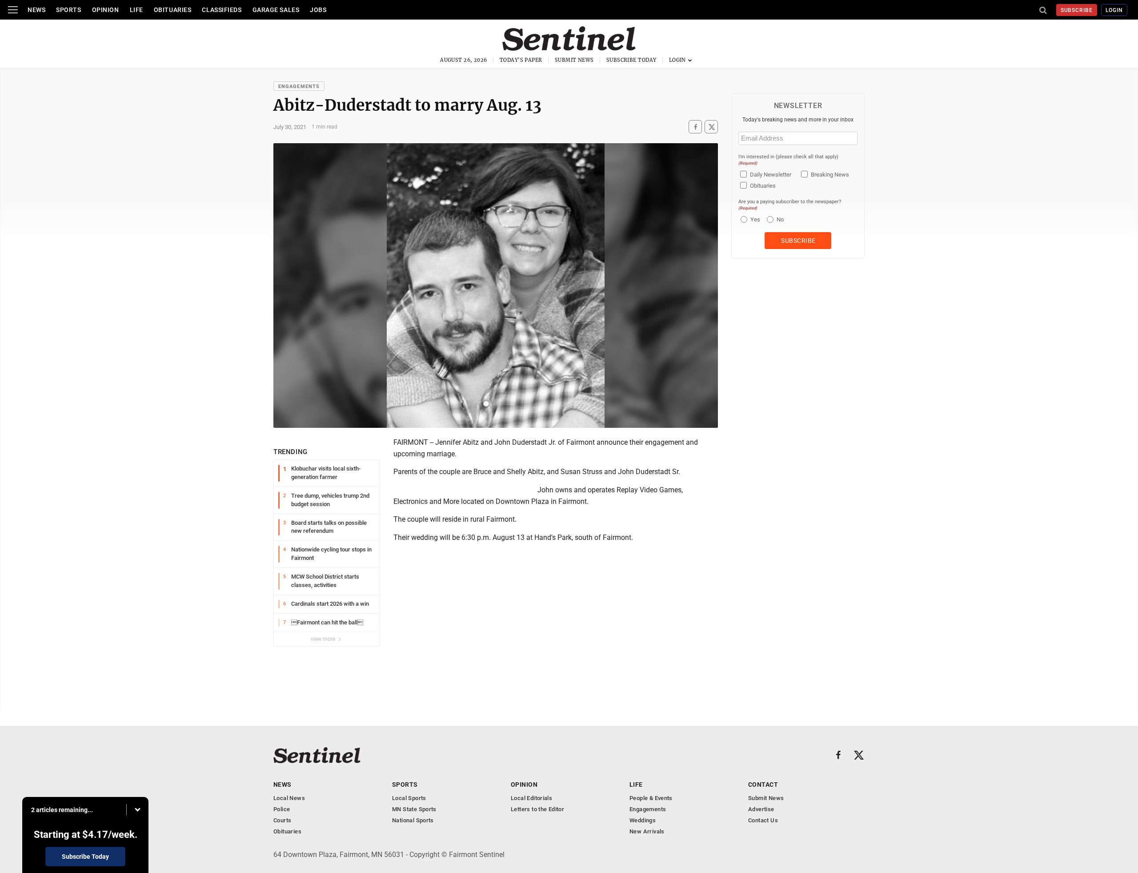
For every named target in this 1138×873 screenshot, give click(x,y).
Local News (289, 798)
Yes (754, 219)
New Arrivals (647, 831)
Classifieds (221, 9)
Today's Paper (521, 60)
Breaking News (830, 174)
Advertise (761, 809)
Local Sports (409, 798)
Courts (282, 820)
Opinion (105, 9)
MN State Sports (414, 809)
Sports (68, 9)
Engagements (299, 86)
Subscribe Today (631, 60)
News (36, 9)
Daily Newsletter (770, 174)
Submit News (574, 60)
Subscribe (1077, 10)
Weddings (642, 820)
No (780, 219)
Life (136, 9)
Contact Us (763, 820)
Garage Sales (276, 9)
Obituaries (173, 9)
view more (324, 639)
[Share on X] (711, 127)
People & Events (651, 798)
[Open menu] (13, 10)
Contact (763, 784)
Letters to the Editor (537, 809)
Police (281, 809)
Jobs (318, 9)
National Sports (413, 820)
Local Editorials (531, 798)
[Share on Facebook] (695, 127)
